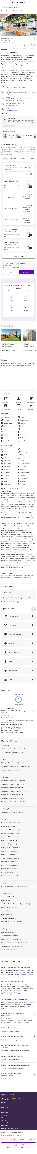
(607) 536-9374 (5, 41)
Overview (4, 48)
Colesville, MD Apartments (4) (9, 869)
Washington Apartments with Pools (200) (12, 787)
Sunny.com (4, 1120)
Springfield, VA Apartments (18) (9, 844)
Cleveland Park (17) (6, 911)
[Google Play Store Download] (17, 1100)
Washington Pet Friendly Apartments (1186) (13, 802)
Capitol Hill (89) (5, 900)
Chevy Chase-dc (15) (7, 914)
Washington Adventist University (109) (11, 946)
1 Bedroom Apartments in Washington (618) (13, 749)
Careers (3, 1105)
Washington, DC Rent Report (9, 992)
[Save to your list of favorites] (34, 16)
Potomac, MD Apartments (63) (9, 872)
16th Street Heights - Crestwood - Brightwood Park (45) (16, 904)
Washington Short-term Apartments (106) (12, 812)
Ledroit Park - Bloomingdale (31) (10, 907)
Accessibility (4, 1123)
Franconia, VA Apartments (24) (9, 876)
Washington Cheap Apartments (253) (11, 770)
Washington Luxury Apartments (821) (11, 798)
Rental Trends (4, 1107)
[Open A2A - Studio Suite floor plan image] (28, 184)
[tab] (5, 158)
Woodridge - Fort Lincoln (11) (9, 918)
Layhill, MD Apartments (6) (8, 854)
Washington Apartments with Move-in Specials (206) (15, 766)
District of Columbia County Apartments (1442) (14, 886)
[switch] (29, 174)
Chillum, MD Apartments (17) (9, 826)
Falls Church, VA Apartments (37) (10, 847)
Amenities (32, 48)
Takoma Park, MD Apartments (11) (10, 830)
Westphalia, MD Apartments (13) (10, 858)
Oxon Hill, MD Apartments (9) (9, 840)
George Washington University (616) (11, 939)
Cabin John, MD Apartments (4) (10, 837)
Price (10, 48)
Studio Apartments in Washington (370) (12, 752)
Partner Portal (4, 1125)
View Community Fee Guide (9, 602)
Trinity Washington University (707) (10, 935)
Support (3, 1110)
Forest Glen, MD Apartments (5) (10, 851)
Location (25, 48)
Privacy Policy (4, 1112)
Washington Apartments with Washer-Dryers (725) (15, 791)
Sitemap (3, 1117)
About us (3, 1102)
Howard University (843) (8, 932)
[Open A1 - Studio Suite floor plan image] (28, 232)
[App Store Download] (6, 1100)
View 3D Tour (9, 114)
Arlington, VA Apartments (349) (9, 865)
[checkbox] (11, 298)
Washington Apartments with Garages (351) (13, 780)
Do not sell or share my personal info (9, 1128)
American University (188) (8, 950)
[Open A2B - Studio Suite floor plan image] (28, 245)
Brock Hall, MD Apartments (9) (9, 861)
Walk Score (17, 694)
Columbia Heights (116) (7, 897)
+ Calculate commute (11, 110)
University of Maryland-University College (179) (14, 943)
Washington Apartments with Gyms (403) (12, 784)
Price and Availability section (17, 974)
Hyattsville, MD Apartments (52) (10, 833)
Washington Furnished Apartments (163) (12, 795)
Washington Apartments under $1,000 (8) (12, 763)
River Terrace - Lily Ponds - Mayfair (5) (12, 921)
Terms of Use (4, 1115)
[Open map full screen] (33, 608)
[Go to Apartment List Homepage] (18, 2)
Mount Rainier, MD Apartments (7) (10, 823)
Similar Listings (17, 48)
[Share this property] (35, 38)
